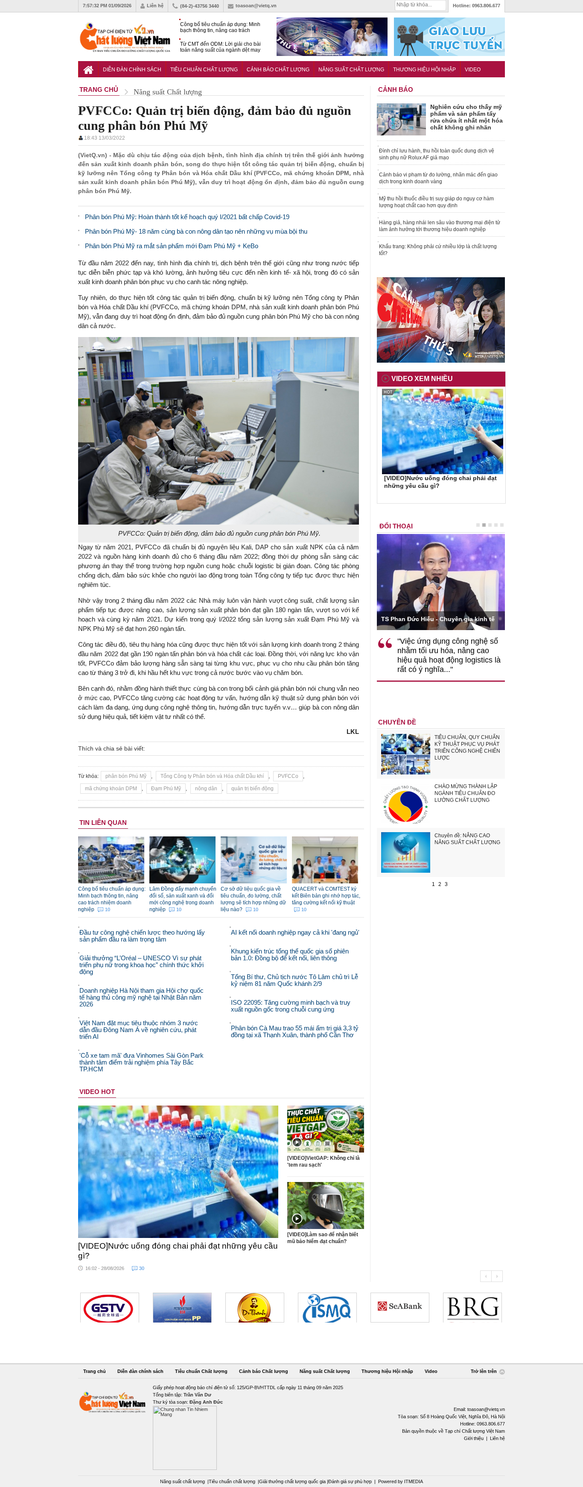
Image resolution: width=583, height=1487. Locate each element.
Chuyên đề (397, 722)
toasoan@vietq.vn (256, 5)
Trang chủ (94, 1371)
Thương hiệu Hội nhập (424, 70)
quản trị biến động (252, 789)
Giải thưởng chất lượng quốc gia (293, 1481)
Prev (485, 1276)
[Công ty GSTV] (109, 1308)
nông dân (206, 789)
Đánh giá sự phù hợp (350, 1481)
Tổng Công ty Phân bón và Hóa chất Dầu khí (212, 776)
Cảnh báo (395, 89)
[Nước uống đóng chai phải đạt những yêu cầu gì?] (178, 1172)
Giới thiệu (474, 1438)
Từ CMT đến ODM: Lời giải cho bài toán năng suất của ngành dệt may (220, 47)
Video (473, 70)
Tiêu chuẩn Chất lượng (204, 70)
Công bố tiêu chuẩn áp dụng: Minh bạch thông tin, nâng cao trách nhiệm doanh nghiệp (220, 27)
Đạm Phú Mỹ (166, 789)
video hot (97, 1091)
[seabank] (399, 1308)
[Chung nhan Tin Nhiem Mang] (291, 1427)
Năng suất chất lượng (182, 1481)
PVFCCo (288, 776)
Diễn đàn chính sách (132, 70)
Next (497, 1276)
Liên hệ (155, 5)
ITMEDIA (413, 1481)
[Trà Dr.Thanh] (254, 1308)
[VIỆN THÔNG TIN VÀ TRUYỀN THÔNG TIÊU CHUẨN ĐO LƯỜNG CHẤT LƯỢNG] (327, 1308)
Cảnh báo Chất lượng (278, 70)
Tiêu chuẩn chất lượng (232, 1481)
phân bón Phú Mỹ (125, 776)
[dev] (182, 1308)
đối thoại (396, 526)
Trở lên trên (484, 1371)
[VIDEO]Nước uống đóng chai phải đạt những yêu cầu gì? (178, 1250)
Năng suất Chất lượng (351, 70)
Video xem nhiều (422, 378)
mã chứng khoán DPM (111, 789)
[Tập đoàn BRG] (472, 1308)
